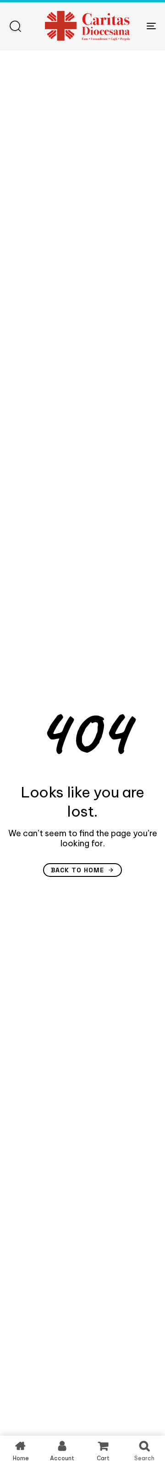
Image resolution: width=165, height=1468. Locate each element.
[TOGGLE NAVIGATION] (131, 26)
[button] (15, 26)
